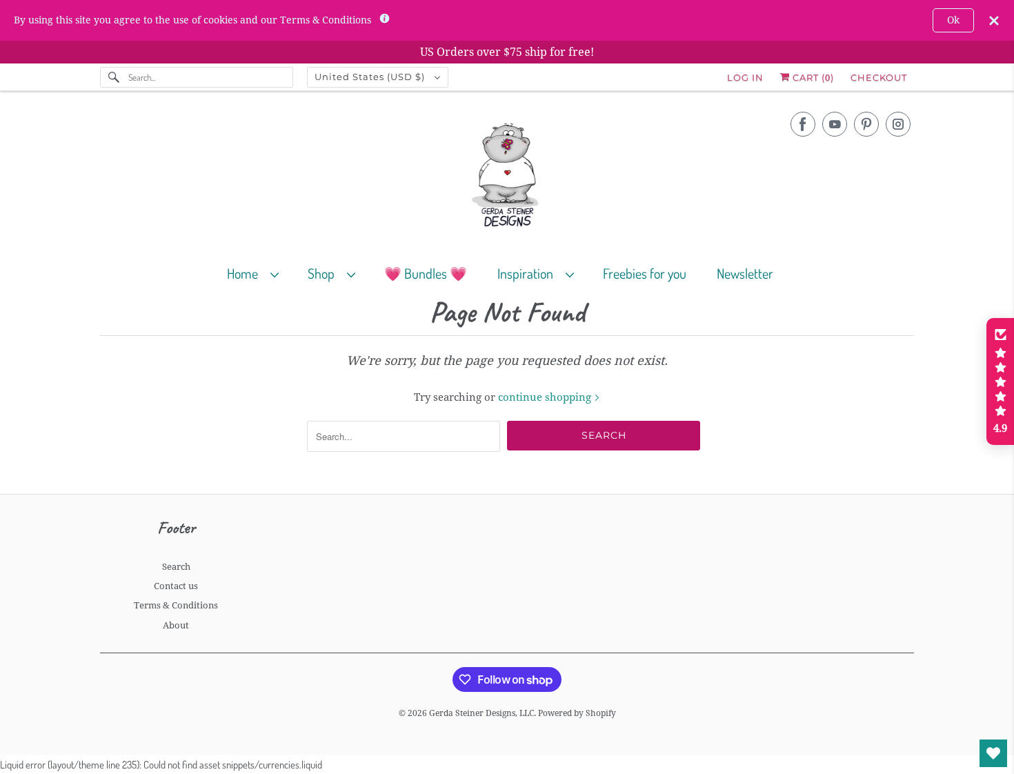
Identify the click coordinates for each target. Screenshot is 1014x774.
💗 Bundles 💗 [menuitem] (425, 273)
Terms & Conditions (176, 605)
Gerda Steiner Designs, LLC (481, 713)
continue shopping (546, 397)
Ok (953, 20)
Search (176, 567)
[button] (1000, 381)
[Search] (114, 77)
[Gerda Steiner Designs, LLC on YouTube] (834, 124)
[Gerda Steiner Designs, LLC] (507, 178)
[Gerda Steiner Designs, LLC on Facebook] (803, 124)
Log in (745, 77)
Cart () (812, 77)
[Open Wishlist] (993, 753)
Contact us (176, 586)
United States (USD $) (371, 76)
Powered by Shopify (577, 713)
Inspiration (528, 273)
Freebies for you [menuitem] (644, 273)
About (176, 625)
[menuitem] (259, 272)
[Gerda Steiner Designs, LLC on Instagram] (898, 124)
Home (245, 273)
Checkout (879, 77)
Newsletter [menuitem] (745, 273)
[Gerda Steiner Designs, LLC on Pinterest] (866, 124)
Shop (324, 273)
